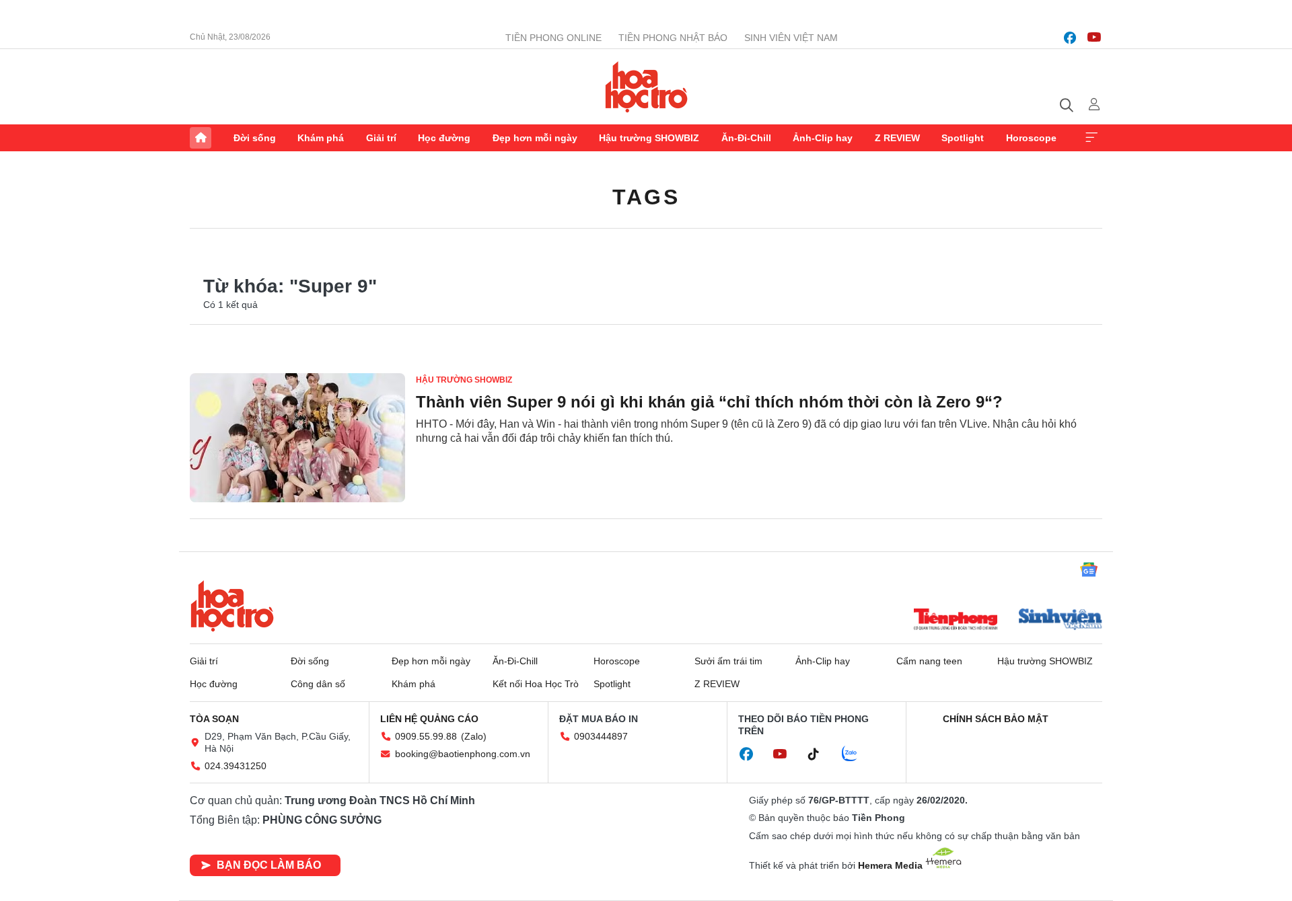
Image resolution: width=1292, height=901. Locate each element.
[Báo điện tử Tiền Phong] (955, 621)
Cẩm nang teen (929, 661)
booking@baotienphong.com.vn (462, 753)
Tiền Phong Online (553, 37)
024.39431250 (235, 765)
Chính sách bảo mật (995, 718)
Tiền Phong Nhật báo (672, 37)
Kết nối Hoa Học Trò (536, 683)
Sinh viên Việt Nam (791, 37)
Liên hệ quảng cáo (429, 718)
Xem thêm (1091, 138)
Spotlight (962, 137)
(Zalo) (474, 736)
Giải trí (381, 137)
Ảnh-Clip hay (823, 137)
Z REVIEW (897, 137)
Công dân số (318, 683)
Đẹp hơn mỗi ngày (535, 137)
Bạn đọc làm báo (269, 865)
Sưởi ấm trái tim (728, 661)
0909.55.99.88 (426, 736)
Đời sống (255, 137)
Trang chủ (200, 138)
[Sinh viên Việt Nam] (1060, 621)
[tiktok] (820, 754)
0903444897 (601, 736)
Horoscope (1031, 137)
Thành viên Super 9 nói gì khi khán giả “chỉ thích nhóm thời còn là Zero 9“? (709, 402)
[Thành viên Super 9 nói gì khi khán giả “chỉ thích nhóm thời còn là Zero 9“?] (297, 437)
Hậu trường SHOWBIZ (649, 137)
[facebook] (1070, 37)
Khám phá (320, 137)
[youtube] (1094, 37)
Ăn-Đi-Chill (746, 137)
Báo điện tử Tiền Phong (646, 87)
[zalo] (856, 754)
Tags (646, 197)
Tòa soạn (214, 718)
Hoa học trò (232, 606)
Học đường (444, 137)
